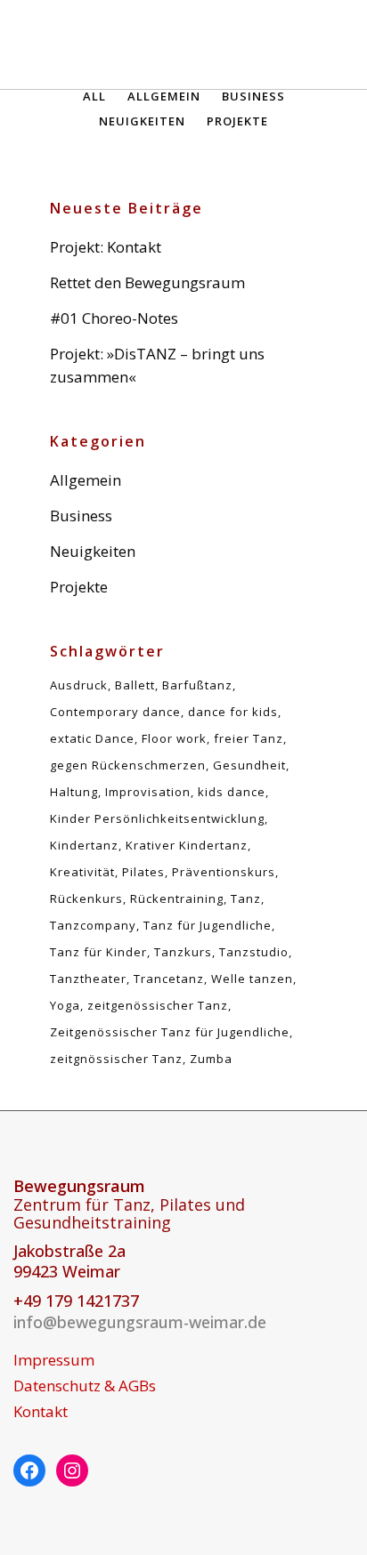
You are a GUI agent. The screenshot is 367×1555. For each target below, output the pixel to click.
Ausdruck (79, 685)
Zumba (211, 1059)
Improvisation (148, 792)
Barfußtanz (197, 685)
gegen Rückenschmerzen (128, 765)
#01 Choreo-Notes (114, 318)
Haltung (74, 792)
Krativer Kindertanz (187, 845)
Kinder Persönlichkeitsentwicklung (157, 818)
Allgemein (85, 480)
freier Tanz (248, 738)
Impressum (53, 1360)
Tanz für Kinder (98, 952)
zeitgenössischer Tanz (157, 1005)
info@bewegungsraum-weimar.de (139, 1322)
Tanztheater (88, 979)
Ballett (135, 685)
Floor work (174, 738)
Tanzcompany (93, 925)
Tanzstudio (254, 952)
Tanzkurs (183, 952)
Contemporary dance (115, 712)
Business (81, 515)
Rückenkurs (86, 898)
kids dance (231, 792)
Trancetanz (169, 979)
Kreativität (82, 872)
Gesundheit (249, 765)
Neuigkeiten (92, 551)
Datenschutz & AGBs (84, 1386)
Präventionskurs (223, 872)
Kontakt (40, 1411)
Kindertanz (84, 845)
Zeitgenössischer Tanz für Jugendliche (170, 1032)
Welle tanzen (252, 979)
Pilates (143, 872)
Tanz (246, 898)
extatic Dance (92, 738)
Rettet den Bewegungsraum (147, 282)
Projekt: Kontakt (105, 247)
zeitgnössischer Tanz (116, 1059)
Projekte (79, 586)
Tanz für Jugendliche (207, 925)
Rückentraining (177, 898)
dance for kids (233, 712)
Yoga (65, 1005)
